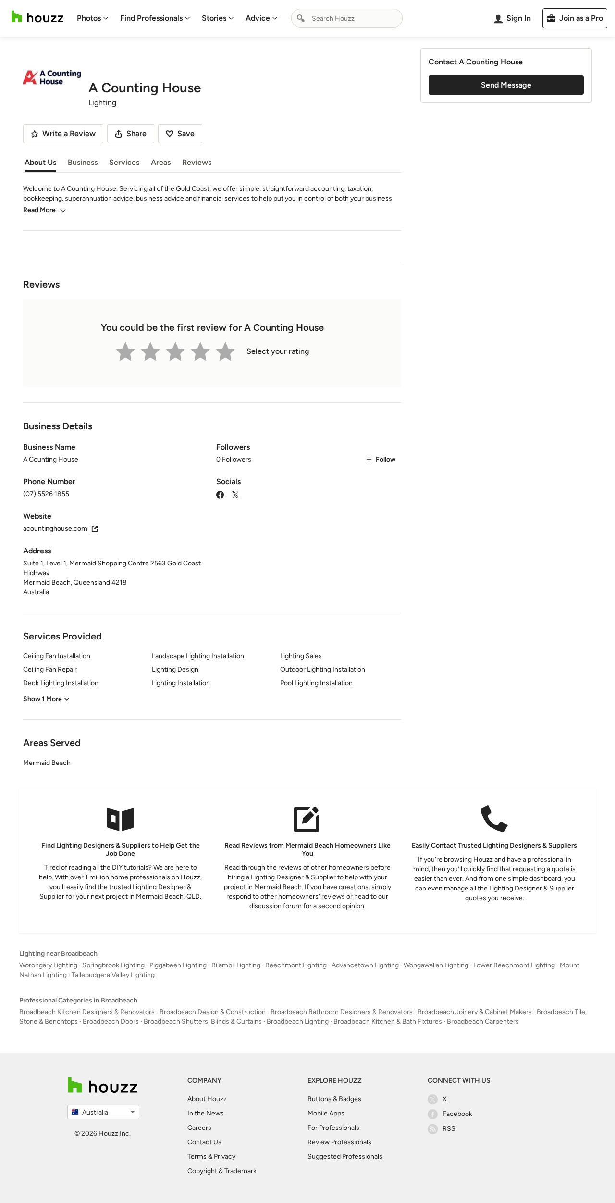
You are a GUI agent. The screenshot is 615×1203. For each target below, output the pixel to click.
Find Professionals (151, 18)
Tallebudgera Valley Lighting (113, 975)
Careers (199, 1128)
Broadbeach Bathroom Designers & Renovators (342, 1012)
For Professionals (333, 1128)
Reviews (196, 162)
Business (83, 162)
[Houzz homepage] (37, 16)
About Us (40, 162)
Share (136, 133)
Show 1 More (42, 699)
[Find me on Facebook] (220, 494)
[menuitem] (92, 18)
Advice (258, 18)
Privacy (224, 1157)
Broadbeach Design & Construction (213, 1012)
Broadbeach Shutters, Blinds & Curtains (203, 1021)
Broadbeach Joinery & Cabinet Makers (475, 1012)
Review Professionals (339, 1142)
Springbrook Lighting (113, 965)
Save (186, 133)
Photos (89, 18)
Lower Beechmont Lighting (514, 965)
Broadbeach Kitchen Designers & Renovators (87, 1012)
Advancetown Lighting (365, 965)
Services (124, 162)
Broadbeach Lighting (298, 1021)
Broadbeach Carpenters (483, 1021)
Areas (161, 162)
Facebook (457, 1114)
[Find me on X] (235, 494)
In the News (205, 1113)
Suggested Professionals (345, 1157)
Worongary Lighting (48, 965)
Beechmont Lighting (296, 965)
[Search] (300, 18)
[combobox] (347, 18)
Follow (385, 459)
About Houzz (207, 1099)
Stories (214, 18)
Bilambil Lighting (235, 965)
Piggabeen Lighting (178, 965)
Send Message (506, 84)
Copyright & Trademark (222, 1171)
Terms (197, 1157)
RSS (449, 1129)
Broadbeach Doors (111, 1021)
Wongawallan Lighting (436, 965)
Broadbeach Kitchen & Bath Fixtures (387, 1021)
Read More (39, 210)
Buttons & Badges (334, 1099)
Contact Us (204, 1142)
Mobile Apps (326, 1113)
